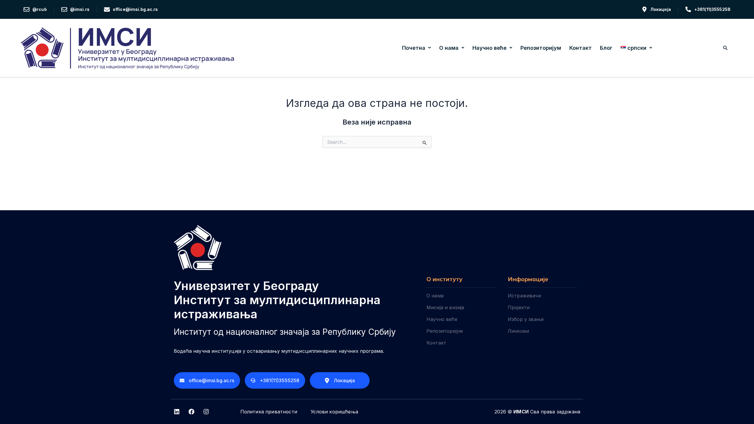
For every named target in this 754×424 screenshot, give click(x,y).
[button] (416, 48)
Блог (606, 48)
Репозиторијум (540, 48)
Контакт (580, 48)
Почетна (413, 48)
